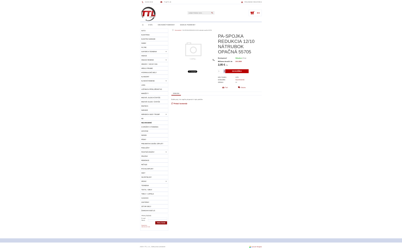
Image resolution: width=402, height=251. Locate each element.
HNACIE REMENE (147, 60)
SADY (143, 173)
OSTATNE (144, 131)
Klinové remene (148, 81)
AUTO (143, 30)
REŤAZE (144, 164)
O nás (150, 25)
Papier (144, 135)
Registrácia (258, 2)
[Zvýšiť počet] (224, 70)
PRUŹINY (144, 156)
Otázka (243, 87)
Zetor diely (146, 206)
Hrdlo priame (147, 68)
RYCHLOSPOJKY (147, 169)
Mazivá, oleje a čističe (150, 97)
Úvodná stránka (143, 25)
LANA (143, 85)
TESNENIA (145, 185)
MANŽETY (145, 93)
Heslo (143, 220)
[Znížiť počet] (224, 72)
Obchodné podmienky (166, 25)
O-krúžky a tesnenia (149, 127)
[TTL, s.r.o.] (148, 14)
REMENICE (145, 160)
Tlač (226, 87)
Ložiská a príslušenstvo (151, 89)
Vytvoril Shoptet (256, 247)
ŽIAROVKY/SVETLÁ (148, 210)
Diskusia (176, 93)
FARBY (143, 43)
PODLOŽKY (145, 148)
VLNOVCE (144, 198)
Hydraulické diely (149, 72)
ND (142, 118)
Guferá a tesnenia (149, 51)
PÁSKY (143, 139)
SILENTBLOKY (146, 177)
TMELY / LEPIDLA (147, 194)
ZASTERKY (145, 202)
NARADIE (144, 110)
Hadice (144, 56)
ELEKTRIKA (145, 35)
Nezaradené (146, 123)
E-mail (143, 218)
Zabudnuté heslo (145, 226)
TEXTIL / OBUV (146, 190)
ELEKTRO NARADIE (148, 39)
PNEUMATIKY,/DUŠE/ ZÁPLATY (152, 143)
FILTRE (144, 47)
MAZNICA (144, 106)
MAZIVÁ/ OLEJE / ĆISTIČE (150, 102)
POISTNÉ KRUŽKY (147, 152)
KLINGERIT (145, 77)
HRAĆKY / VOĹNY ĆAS (149, 64)
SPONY (144, 181)
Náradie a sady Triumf (150, 114)
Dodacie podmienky (187, 25)
